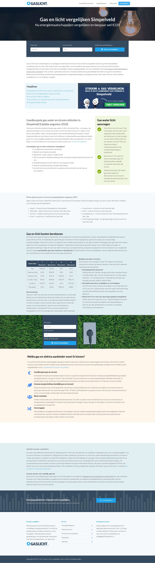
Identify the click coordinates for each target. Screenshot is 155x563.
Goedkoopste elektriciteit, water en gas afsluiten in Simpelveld (50, 91)
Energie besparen (68, 525)
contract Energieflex (78, 142)
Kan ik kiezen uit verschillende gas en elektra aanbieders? (49, 99)
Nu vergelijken (106, 500)
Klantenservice (67, 529)
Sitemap (65, 542)
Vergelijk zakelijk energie (37, 102)
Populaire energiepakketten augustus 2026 (44, 94)
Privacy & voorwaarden (70, 533)
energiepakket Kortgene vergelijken (55, 367)
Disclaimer (65, 537)
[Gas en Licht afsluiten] (37, 3)
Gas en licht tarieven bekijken (39, 96)
